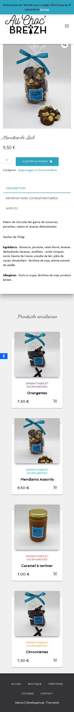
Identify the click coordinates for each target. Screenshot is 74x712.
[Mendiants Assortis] (37, 440)
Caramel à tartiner (37, 566)
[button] (64, 44)
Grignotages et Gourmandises (37, 170)
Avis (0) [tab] (12, 208)
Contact (46, 693)
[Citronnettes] (37, 613)
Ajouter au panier (35, 161)
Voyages (28, 693)
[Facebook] (3, 356)
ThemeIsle (52, 702)
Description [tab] (15, 188)
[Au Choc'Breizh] (27, 26)
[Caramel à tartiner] (37, 527)
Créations (55, 684)
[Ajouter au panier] (55, 401)
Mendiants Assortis (37, 479)
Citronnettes (37, 652)
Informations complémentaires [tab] (32, 198)
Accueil (16, 684)
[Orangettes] (37, 354)
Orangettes (37, 393)
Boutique (35, 684)
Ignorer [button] (44, 9)
